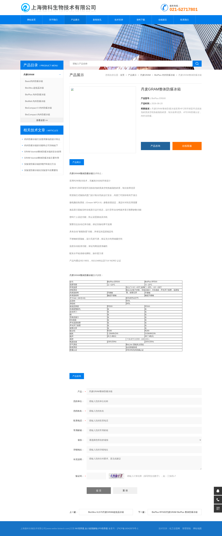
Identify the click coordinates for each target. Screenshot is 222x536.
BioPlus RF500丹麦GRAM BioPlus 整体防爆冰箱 (175, 512)
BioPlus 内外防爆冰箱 (35, 94)
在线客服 (187, 146)
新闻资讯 (97, 19)
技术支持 (119, 19)
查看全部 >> (42, 120)
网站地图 (197, 528)
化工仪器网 (174, 528)
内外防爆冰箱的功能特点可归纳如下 (41, 145)
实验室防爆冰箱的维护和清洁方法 (40, 164)
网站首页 (31, 19)
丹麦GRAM (29, 74)
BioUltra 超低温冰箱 (34, 88)
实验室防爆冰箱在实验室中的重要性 (41, 170)
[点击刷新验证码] (116, 476)
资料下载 (141, 19)
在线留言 (162, 19)
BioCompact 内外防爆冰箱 (37, 114)
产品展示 (75, 19)
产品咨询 (155, 146)
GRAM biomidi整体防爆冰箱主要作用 (41, 158)
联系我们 (184, 19)
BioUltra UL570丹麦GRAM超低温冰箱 (106, 512)
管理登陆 (186, 528)
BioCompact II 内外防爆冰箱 (38, 108)
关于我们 (53, 19)
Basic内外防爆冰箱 (34, 81)
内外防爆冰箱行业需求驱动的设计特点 (42, 139)
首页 (122, 75)
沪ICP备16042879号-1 (127, 528)
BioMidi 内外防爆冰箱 (35, 101)
